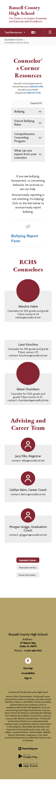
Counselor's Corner (13, 39)
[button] (14, 32)
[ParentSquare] (28, 748)
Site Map (28, 668)
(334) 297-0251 (34, 92)
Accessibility (28, 673)
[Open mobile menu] (50, 32)
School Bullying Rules (24, 122)
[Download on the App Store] (28, 765)
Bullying (19, 111)
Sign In (28, 678)
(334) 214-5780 (36, 86)
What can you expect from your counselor (25, 154)
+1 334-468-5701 (33, 650)
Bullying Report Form (24, 238)
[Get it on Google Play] (28, 756)
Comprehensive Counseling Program (24, 137)
